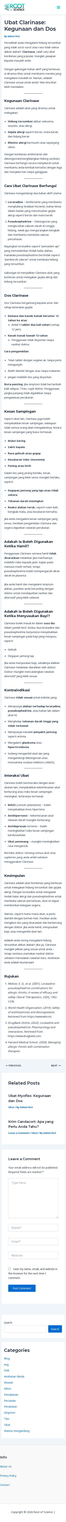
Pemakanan (11, 1394)
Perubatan (10, 1406)
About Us (6, 1466)
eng (6, 1364)
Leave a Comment (19, 1133)
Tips (6, 1418)
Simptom (9, 1412)
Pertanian (10, 1400)
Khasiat (8, 1382)
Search (8, 1322)
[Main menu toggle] (58, 7)
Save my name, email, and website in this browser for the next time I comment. (32, 1273)
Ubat (11, 1107)
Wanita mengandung (17, 1431)
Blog (7, 1358)
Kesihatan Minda (14, 1376)
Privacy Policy (8, 1475)
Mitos (7, 1388)
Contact (5, 1485)
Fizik (6, 1370)
